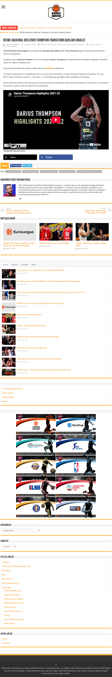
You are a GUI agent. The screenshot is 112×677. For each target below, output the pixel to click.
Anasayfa (6, 32)
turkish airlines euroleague (89, 171)
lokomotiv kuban (67, 171)
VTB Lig (7, 615)
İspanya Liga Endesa (64, 44)
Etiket (34, 265)
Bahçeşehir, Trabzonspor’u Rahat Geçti (32, 348)
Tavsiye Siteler (7, 393)
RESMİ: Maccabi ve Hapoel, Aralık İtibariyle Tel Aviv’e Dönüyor (19, 244)
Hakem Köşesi (9, 623)
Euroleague (52, 44)
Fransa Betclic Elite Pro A (13, 611)
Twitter (5, 639)
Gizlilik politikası (8, 397)
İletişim (4, 401)
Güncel (5, 265)
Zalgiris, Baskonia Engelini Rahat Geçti (31, 326)
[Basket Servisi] (56, 11)
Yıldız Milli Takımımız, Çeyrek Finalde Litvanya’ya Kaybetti (41, 28)
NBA (3, 575)
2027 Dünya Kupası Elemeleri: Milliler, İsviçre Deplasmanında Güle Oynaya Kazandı (49, 281)
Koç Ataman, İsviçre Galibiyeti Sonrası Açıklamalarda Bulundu (40, 270)
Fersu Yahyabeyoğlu (12, 44)
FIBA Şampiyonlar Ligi (10, 583)
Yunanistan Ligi (10, 607)
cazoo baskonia (13, 171)
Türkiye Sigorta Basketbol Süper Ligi (16, 566)
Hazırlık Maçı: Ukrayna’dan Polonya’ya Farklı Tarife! (95, 211)
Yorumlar (24, 265)
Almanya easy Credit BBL (13, 599)
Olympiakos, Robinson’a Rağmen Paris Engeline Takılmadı (39, 359)
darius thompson (31, 171)
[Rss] (56, 664)
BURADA (50, 68)
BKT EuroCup (7, 579)
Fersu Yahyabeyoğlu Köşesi (12, 389)
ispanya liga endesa (49, 171)
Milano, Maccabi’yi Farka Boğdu (54, 243)
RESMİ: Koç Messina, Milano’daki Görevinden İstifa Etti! (38, 337)
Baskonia (14, 32)
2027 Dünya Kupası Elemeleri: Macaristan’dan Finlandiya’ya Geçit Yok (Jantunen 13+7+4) (50, 292)
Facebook (6, 643)
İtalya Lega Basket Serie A (14, 603)
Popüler (14, 265)
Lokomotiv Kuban (78, 44)
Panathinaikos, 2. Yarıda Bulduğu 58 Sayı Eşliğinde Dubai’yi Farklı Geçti (43, 370)
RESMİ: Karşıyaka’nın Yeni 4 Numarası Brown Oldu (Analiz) (18, 211)
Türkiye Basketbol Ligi (12, 591)
